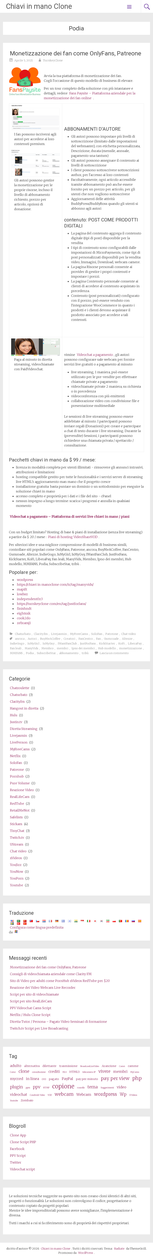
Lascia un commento (114, 653)
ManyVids (31, 648)
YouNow (16, 872)
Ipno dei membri (83, 648)
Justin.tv (16, 722)
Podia (30, 653)
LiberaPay (135, 643)
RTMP (46, 1087)
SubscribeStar (46, 653)
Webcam (83, 1094)
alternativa (32, 1066)
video (121, 1087)
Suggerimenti (107, 1087)
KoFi (121, 643)
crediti (54, 1071)
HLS (65, 1072)
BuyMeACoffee (50, 639)
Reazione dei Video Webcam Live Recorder (43, 988)
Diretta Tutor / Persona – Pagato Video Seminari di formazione (58, 1022)
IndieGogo (17, 643)
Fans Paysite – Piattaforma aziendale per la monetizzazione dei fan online (89, 95)
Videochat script (22, 1169)
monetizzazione (130, 648)
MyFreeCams (79, 634)
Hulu (13, 715)
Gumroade (111, 639)
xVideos (16, 858)
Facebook (17, 1149)
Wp (123, 1094)
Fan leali (16, 648)
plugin (16, 1087)
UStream (16, 844)
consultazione (39, 1072)
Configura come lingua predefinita (36, 927)
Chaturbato (23, 634)
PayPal (67, 1078)
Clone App (18, 1135)
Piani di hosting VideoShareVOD (73, 537)
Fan (98, 639)
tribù (85, 653)
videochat (18, 1094)
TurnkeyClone (53, 60)
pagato (54, 1079)
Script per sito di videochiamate (34, 994)
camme (133, 1066)
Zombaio (27, 1100)
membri (62, 648)
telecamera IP (89, 1072)
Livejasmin (59, 634)
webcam (64, 1094)
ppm (28, 1087)
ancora (20, 639)
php (137, 1078)
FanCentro (85, 639)
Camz (13, 1072)
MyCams (134, 1072)
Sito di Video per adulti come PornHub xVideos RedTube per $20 (60, 981)
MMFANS (16, 653)
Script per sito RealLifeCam (31, 1001)
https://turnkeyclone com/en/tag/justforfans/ (51, 604)
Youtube (16, 885)
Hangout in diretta (24, 708)
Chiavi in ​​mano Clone (39, 6)
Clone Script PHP (23, 1142)
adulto (15, 1065)
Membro (47, 648)
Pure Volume (20, 783)
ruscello (81, 1087)
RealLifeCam (19, 797)
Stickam (16, 824)
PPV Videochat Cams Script (30, 1008)
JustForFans (88, 643)
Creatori (69, 639)
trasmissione (68, 1066)
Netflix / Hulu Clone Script (30, 1015)
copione (63, 1086)
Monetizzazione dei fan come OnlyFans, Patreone (75, 53)
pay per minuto (87, 1079)
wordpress (25, 580)
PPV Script (18, 1156)
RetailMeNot (19, 810)
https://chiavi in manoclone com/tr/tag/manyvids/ (55, 584)
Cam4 (122, 1066)
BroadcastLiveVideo (89, 1066)
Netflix (15, 756)
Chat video (128, 634)
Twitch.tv (17, 838)
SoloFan (96, 634)
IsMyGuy (49, 643)
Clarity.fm (41, 634)
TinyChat (17, 831)
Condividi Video (37, 1095)
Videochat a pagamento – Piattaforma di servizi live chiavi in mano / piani (69, 516)
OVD (44, 1079)
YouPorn (17, 878)
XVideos (133, 1095)
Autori (32, 639)
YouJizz (16, 865)
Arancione (109, 1066)
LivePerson (18, 742)
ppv (36, 1087)
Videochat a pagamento (95, 355)
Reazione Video (22, 790)
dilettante (49, 1066)
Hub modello (107, 648)
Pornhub (17, 776)
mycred (16, 1078)
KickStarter (107, 643)
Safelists (16, 817)
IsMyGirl (33, 643)
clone (24, 1071)
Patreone (111, 634)
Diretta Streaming (23, 729)
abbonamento (68, 653)
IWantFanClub (67, 643)
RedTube (17, 804)
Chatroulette (19, 688)
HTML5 (74, 1072)
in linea (32, 1078)
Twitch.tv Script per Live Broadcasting (39, 1028)
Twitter (15, 1162)
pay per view (115, 1078)
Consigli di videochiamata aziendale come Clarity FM (51, 974)
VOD (50, 1095)
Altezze (127, 639)
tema (92, 1087)
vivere (104, 1071)
